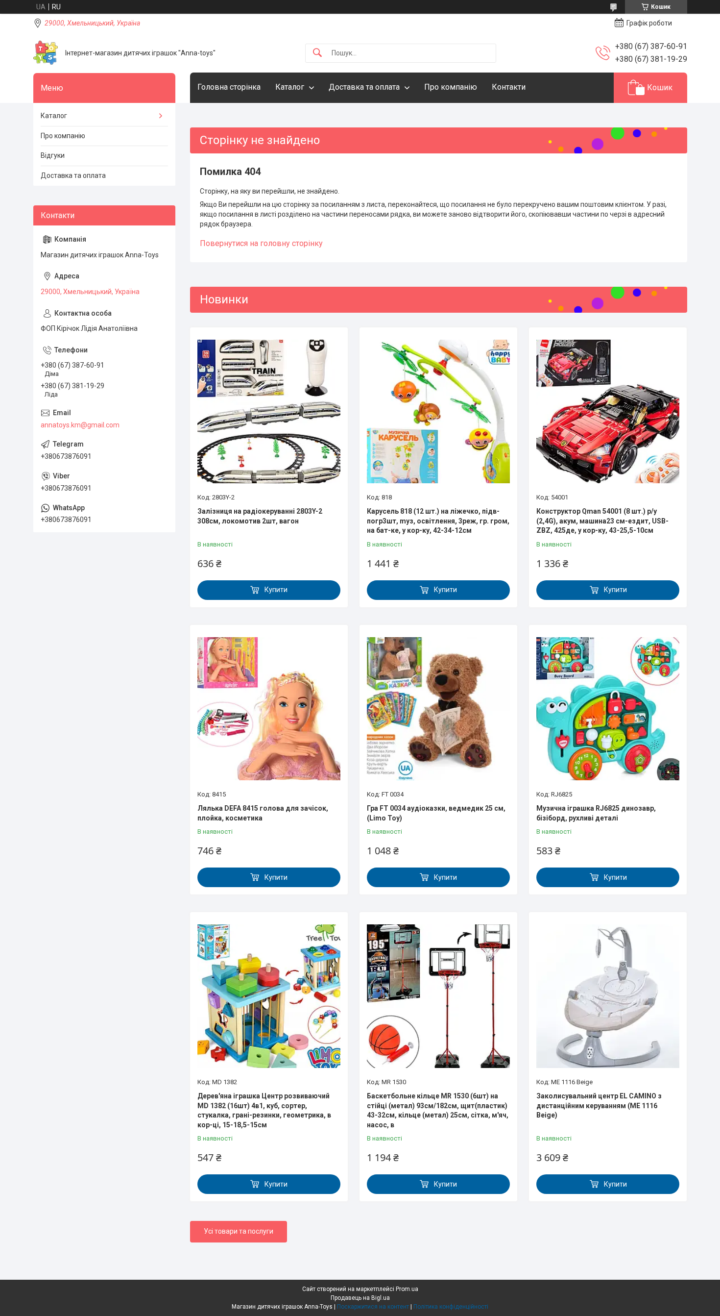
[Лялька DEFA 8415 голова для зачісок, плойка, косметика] (268, 708)
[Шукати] (317, 53)
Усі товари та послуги (238, 1231)
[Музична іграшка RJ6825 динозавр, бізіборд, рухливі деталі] (607, 708)
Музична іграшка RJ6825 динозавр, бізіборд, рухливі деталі (596, 813)
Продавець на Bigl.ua (360, 1297)
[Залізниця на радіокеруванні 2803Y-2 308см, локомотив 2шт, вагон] (268, 411)
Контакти (509, 87)
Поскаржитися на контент (373, 1306)
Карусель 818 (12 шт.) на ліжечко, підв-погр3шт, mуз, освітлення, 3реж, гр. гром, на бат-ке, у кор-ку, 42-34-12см (438, 520)
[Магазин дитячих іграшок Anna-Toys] (45, 53)
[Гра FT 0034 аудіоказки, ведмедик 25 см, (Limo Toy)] (438, 708)
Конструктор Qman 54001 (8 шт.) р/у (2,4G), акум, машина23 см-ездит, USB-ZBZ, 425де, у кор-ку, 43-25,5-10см (602, 520)
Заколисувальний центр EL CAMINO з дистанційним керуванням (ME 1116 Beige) (599, 1105)
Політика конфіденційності (450, 1306)
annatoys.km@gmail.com (80, 425)
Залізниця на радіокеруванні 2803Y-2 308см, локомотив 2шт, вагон (259, 516)
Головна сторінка (229, 87)
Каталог (289, 87)
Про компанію (450, 87)
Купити (276, 590)
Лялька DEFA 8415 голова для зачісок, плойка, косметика (262, 813)
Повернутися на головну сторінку (261, 243)
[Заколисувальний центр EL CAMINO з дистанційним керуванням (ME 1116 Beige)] (607, 996)
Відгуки (53, 155)
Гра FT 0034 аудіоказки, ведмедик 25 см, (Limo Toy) (436, 813)
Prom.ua (407, 1289)
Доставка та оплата (364, 87)
